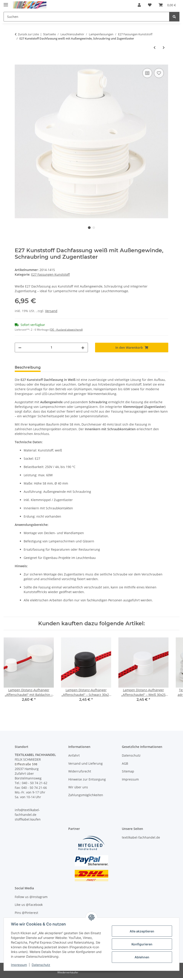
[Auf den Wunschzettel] (159, 73)
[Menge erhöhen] (83, 347)
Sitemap (128, 771)
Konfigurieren (141, 944)
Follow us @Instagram (31, 897)
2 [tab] (93, 227)
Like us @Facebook (29, 904)
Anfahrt (74, 755)
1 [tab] (89, 227)
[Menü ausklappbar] (6, 3)
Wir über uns (78, 787)
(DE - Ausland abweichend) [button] (66, 330)
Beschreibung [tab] (28, 367)
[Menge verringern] (20, 347)
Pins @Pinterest (26, 913)
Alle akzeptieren (142, 931)
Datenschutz (41, 965)
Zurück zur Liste (28, 34)
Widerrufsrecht (79, 771)
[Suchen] (174, 16)
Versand (51, 311)
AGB (125, 763)
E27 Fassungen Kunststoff (50, 274)
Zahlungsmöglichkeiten (85, 795)
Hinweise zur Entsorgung (87, 779)
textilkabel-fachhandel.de (141, 837)
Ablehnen (142, 957)
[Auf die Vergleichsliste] (147, 73)
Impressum (19, 965)
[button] (139, 4)
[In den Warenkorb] (18, 62)
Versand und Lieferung (85, 763)
